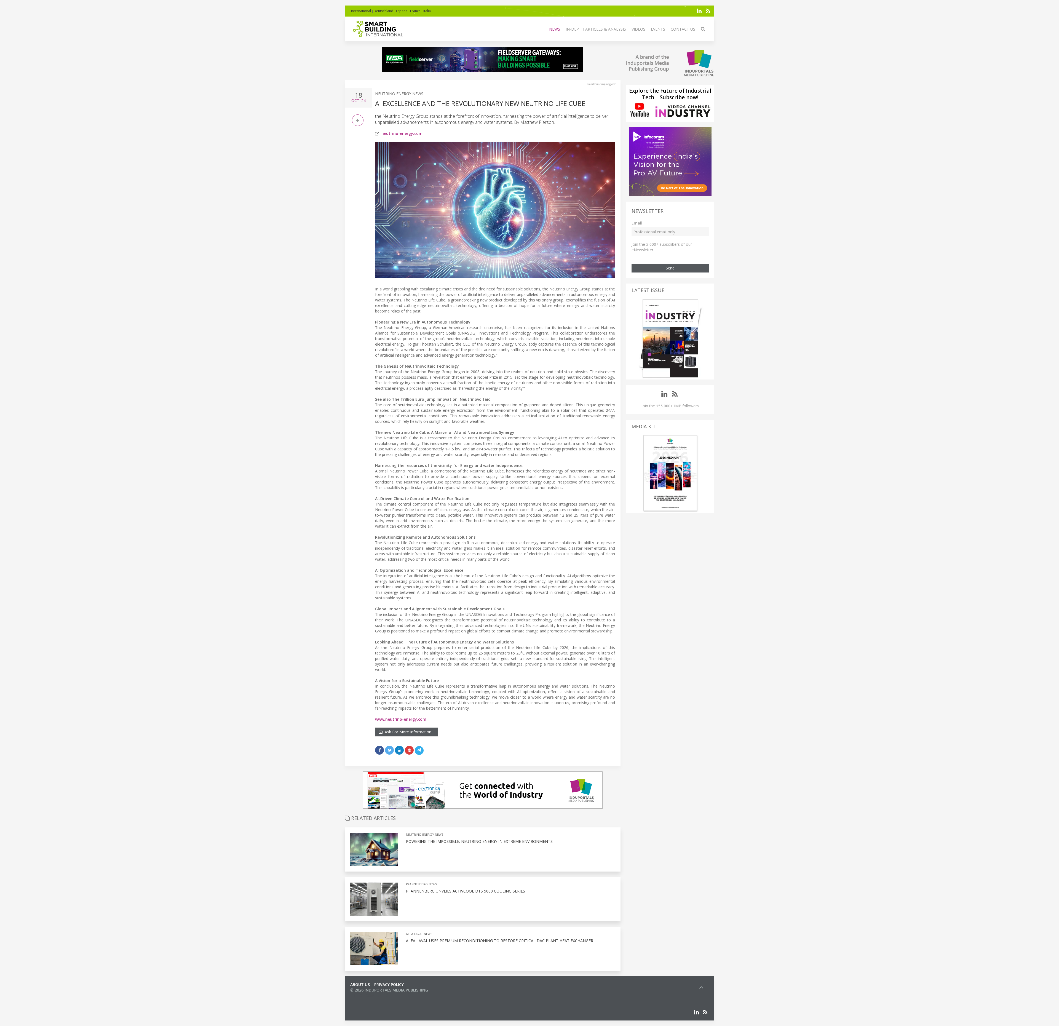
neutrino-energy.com (401, 133)
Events (658, 29)
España (401, 11)
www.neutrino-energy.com (400, 719)
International (361, 11)
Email (637, 223)
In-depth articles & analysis (596, 29)
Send (670, 268)
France (415, 11)
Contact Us (683, 29)
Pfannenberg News (421, 884)
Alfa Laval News (419, 934)
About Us (360, 984)
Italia (427, 11)
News (554, 29)
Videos (638, 29)
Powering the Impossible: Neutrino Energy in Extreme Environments (479, 841)
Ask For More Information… (408, 731)
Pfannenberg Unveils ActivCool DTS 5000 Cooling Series (465, 891)
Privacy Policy (389, 984)
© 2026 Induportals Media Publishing (389, 990)
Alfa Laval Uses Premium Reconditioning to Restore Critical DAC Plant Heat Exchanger (499, 940)
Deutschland (383, 11)
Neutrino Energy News (399, 93)
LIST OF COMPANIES (369, 995)
